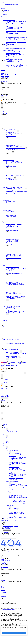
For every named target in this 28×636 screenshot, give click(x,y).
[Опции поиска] (2, 105)
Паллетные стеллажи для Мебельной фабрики (16, 29)
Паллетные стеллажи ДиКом (12, 28)
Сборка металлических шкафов (10, 4)
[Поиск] (2, 413)
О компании (6, 10)
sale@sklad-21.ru (4, 81)
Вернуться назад (4, 551)
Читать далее (15, 621)
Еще (7, 137)
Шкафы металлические (8, 50)
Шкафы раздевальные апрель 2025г (14, 59)
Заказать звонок (4, 78)
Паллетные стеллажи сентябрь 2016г (14, 36)
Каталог (2, 585)
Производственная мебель (9, 44)
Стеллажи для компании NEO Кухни (14, 38)
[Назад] (7, 429)
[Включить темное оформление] (2, 97)
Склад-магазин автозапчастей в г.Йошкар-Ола (16, 37)
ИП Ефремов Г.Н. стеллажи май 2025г (15, 23)
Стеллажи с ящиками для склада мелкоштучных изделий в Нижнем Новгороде (16, 64)
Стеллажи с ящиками (8, 60)
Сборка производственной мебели (11, 5)
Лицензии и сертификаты (9, 11)
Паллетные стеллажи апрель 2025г (14, 27)
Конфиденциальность (6, 604)
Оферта (2, 606)
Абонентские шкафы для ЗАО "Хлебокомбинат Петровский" (13, 52)
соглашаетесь (12, 630)
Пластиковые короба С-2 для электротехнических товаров (12, 62)
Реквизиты (5, 14)
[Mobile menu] (2, 384)
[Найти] (2, 107)
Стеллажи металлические (9, 20)
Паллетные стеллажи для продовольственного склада (12, 34)
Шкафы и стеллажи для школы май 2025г (15, 58)
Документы (6, 13)
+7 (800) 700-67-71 (5, 73)
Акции (2, 586)
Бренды (2, 587)
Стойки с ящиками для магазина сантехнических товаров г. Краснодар (15, 67)
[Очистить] (25, 103)
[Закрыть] (2, 419)
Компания (3, 590)
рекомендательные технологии (8, 609)
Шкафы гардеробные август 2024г (14, 56)
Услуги (2, 588)
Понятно (14, 632)
